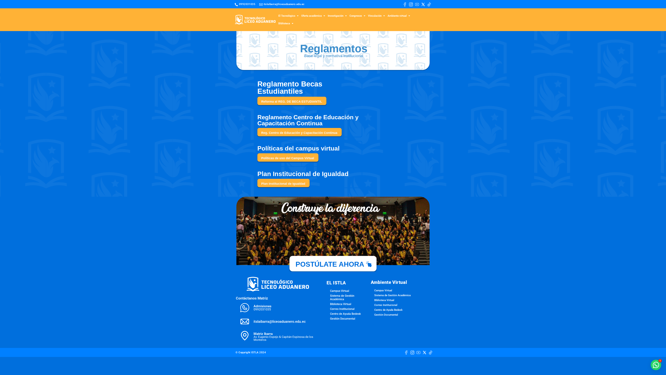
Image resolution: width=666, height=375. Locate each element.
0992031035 (247, 4)
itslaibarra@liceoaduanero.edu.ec (284, 4)
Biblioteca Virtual (340, 304)
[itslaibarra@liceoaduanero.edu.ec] (261, 4)
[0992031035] (236, 4)
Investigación (335, 15)
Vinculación (375, 15)
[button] (656, 365)
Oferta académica (311, 15)
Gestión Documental (342, 318)
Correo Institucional (342, 309)
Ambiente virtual (397, 15)
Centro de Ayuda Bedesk (345, 313)
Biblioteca (284, 23)
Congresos (355, 15)
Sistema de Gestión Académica (342, 297)
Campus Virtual (339, 291)
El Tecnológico (286, 15)
